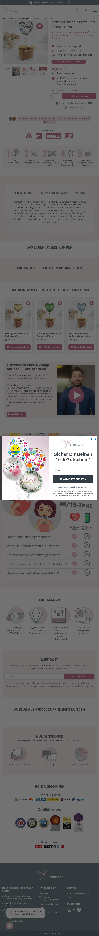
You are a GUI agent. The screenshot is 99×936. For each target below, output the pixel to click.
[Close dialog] (93, 439)
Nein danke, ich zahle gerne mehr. (73, 487)
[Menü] (94, 930)
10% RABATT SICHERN (73, 479)
